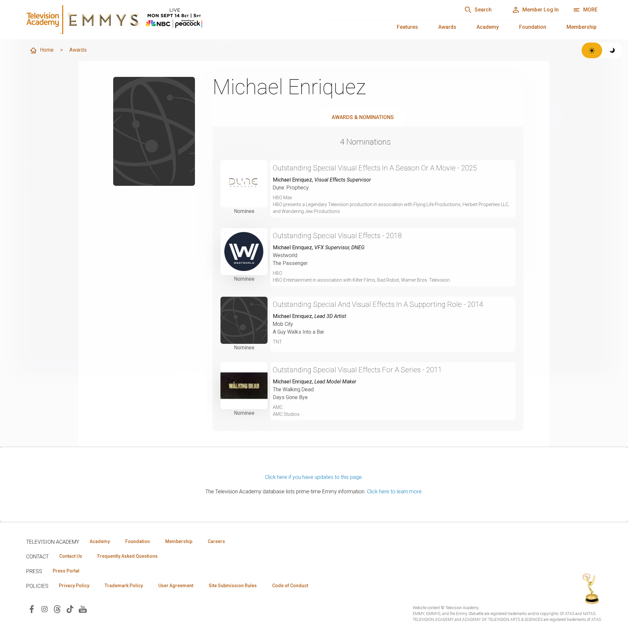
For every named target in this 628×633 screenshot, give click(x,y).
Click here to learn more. (395, 491)
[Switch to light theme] (592, 50)
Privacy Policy (74, 585)
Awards (447, 27)
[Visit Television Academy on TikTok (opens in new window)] (70, 608)
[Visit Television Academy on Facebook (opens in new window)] (31, 608)
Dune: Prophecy (291, 188)
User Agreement (175, 585)
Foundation (532, 27)
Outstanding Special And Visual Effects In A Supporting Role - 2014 (378, 304)
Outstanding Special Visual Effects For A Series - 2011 (357, 370)
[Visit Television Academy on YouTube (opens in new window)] (82, 608)
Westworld (285, 255)
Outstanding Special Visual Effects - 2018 (337, 236)
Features (407, 27)
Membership (582, 27)
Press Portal (66, 570)
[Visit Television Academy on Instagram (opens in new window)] (44, 608)
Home (47, 50)
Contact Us (70, 556)
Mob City (283, 324)
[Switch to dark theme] (612, 50)
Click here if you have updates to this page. (314, 477)
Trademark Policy (124, 585)
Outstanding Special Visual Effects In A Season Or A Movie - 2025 (375, 168)
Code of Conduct (290, 585)
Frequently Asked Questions (127, 556)
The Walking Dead (293, 389)
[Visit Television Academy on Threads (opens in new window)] (57, 608)
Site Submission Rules (233, 585)
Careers (216, 541)
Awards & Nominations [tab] (363, 117)
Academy (488, 27)
